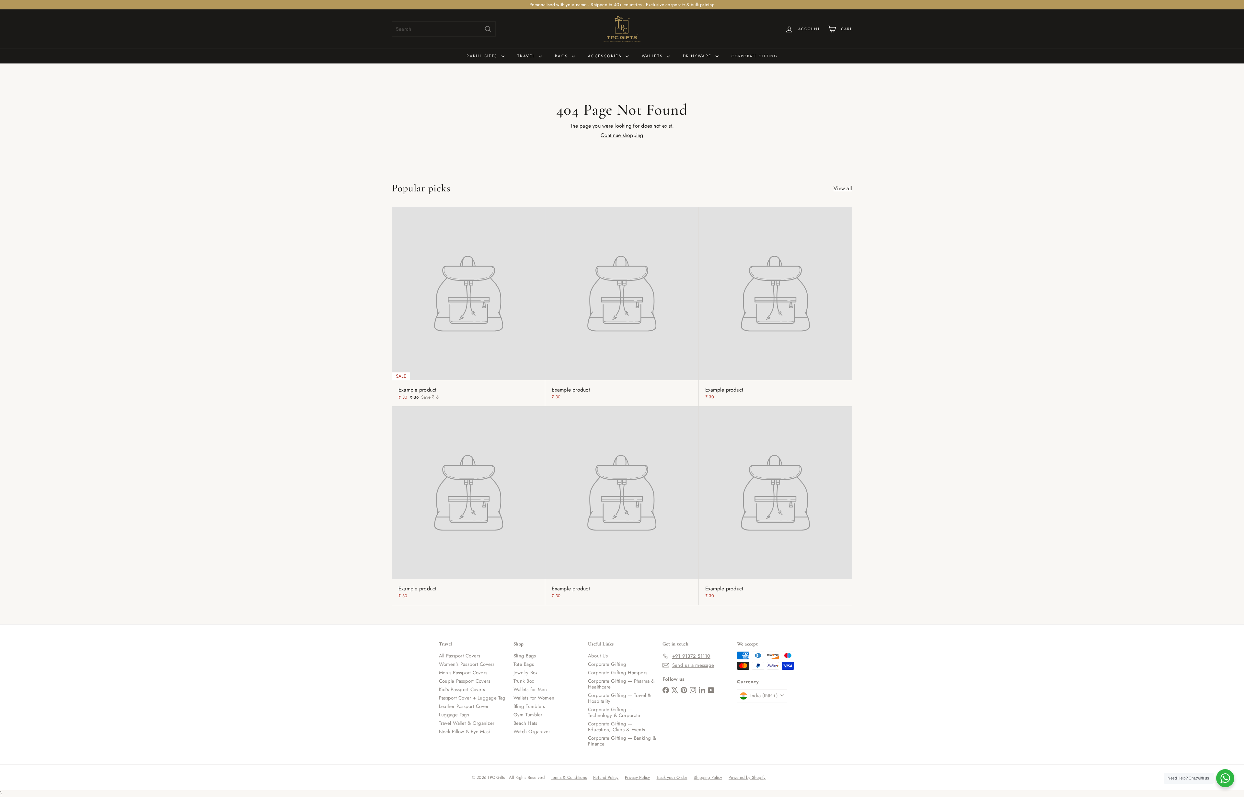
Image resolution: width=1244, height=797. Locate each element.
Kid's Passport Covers (462, 689)
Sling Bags (524, 655)
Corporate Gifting (754, 56)
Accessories (606, 56)
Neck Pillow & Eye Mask (465, 731)
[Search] (488, 29)
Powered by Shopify (747, 777)
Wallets (653, 56)
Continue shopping (622, 135)
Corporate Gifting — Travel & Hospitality (619, 698)
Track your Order (672, 777)
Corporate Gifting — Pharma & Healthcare (621, 683)
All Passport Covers (459, 655)
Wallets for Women (533, 697)
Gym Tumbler (528, 714)
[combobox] (444, 29)
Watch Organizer (531, 731)
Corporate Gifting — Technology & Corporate (614, 712)
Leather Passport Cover (464, 706)
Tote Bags (523, 664)
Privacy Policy (637, 777)
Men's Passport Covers (463, 672)
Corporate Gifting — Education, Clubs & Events (616, 726)
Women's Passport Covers (467, 664)
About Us (598, 655)
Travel (527, 56)
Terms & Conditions (569, 777)
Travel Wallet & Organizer (466, 723)
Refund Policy (605, 777)
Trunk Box (523, 681)
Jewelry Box (525, 672)
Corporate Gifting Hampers (617, 672)
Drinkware (698, 56)
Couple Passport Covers (464, 681)
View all (843, 188)
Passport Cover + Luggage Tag (472, 697)
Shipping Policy (708, 777)
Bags (562, 56)
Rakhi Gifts (483, 56)
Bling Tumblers (529, 706)
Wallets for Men (530, 689)
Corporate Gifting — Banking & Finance (622, 740)
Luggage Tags (454, 714)
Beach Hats (525, 723)
